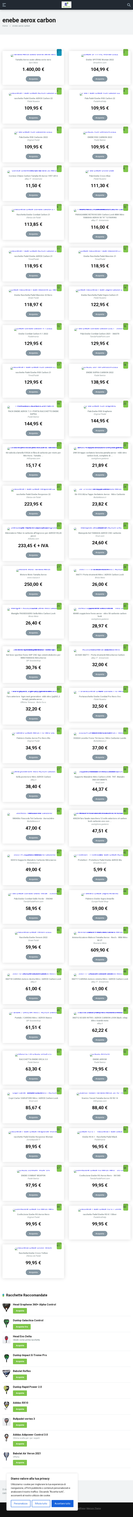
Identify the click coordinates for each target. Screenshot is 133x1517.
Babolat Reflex (22, 1371)
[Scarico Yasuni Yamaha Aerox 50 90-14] (100, 1092)
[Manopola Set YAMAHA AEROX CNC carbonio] (100, 527)
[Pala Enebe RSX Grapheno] (100, 405)
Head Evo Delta (22, 1336)
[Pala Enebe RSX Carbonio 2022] (33, 131)
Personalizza (20, 1503)
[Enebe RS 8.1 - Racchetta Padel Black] (99, 1131)
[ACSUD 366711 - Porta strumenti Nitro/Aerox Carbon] (100, 649)
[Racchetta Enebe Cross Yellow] (33, 1247)
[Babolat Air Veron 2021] (6, 1459)
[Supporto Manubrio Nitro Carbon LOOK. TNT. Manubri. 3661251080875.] (100, 771)
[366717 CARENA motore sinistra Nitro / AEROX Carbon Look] (100, 973)
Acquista (33, 79)
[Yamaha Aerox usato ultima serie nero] (33, 54)
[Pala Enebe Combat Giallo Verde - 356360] (33, 893)
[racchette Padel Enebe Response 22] (33, 488)
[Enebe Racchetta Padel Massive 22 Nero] (33, 289)
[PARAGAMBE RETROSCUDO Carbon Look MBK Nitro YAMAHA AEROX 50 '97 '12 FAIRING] (100, 209)
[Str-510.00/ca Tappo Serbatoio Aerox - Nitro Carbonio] (100, 488)
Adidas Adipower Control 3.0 (30, 1434)
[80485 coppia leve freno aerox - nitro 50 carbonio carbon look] (100, 607)
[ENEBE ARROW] (100, 1053)
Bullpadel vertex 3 (24, 1418)
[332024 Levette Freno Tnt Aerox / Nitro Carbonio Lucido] (100, 732)
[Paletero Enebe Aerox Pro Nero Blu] (33, 732)
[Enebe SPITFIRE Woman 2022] (99, 54)
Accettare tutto (62, 1503)
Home (5, 26)
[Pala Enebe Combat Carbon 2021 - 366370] (99, 328)
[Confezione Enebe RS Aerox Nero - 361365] (100, 1170)
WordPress (80, 1508)
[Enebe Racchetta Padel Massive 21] (99, 250)
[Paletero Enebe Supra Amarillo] (99, 893)
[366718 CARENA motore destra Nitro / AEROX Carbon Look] (33, 973)
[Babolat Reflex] (6, 1377)
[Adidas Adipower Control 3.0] (6, 1440)
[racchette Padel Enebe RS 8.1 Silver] (99, 1208)
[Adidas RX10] (6, 1408)
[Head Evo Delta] (6, 1342)
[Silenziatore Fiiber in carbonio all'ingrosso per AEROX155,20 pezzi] (33, 527)
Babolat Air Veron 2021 (27, 1453)
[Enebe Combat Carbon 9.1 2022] (33, 328)
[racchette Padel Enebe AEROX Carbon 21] (33, 250)
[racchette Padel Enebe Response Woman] (33, 1131)
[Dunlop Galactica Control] (6, 1326)
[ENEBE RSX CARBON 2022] (99, 131)
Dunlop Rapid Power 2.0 (27, 1386)
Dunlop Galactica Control (28, 1320)
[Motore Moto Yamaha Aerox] (33, 569)
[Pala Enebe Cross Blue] (99, 170)
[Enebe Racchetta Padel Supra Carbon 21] (100, 289)
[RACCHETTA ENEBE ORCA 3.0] (33, 1053)
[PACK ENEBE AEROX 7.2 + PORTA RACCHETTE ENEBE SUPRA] (33, 405)
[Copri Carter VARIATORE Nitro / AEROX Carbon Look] (33, 1092)
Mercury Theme (94, 1508)
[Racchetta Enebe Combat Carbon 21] (33, 209)
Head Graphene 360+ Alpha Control (34, 1304)
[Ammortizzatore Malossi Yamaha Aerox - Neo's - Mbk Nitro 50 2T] (100, 931)
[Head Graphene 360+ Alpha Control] (6, 1310)
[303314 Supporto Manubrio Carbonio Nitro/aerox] (33, 854)
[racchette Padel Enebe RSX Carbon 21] (33, 366)
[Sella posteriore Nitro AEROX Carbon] (33, 771)
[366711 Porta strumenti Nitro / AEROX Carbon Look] (100, 569)
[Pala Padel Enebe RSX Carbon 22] (100, 92)
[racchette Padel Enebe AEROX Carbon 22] (33, 92)
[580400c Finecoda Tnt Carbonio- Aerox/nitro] (33, 812)
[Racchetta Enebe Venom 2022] (33, 931)
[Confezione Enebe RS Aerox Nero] (33, 1208)
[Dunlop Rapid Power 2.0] (6, 1393)
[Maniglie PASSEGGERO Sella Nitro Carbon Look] (33, 607)
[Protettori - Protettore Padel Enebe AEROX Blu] (100, 854)
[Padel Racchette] (66, 4)
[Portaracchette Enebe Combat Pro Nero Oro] (100, 691)
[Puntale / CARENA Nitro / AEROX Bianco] (33, 1012)
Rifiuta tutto (41, 1503)
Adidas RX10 (20, 1402)
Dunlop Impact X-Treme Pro (30, 1355)
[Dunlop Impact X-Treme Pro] (6, 1361)
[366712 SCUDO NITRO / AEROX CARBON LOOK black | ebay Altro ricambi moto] (100, 1012)
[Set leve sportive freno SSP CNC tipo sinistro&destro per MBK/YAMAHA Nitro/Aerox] (33, 649)
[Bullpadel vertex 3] (6, 1425)
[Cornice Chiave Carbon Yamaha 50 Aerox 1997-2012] (33, 170)
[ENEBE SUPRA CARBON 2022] (100, 366)
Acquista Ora (22, 1327)
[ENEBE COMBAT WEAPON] (33, 1170)
